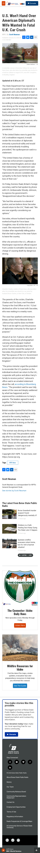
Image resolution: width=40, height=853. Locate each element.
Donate (33, 3)
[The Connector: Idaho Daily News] (20, 588)
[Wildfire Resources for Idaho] (20, 648)
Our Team (10, 787)
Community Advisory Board (16, 792)
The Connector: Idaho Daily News (20, 612)
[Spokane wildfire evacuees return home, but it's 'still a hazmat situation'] (9, 543)
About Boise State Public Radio (17, 777)
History (9, 782)
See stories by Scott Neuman (14, 490)
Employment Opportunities (16, 807)
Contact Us (10, 802)
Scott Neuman (14, 34)
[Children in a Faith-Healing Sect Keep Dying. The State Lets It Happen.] (9, 529)
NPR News (12, 462)
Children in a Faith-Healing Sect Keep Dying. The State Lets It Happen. (28, 527)
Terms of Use (11, 812)
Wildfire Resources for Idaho (20, 667)
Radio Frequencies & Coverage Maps (19, 821)
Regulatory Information (15, 816)
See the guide (20, 685)
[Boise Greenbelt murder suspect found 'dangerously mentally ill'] (9, 514)
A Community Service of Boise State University (19, 826)
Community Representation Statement (16, 797)
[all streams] (37, 850)
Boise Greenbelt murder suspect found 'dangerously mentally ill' (27, 512)
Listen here (20, 625)
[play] (3, 850)
